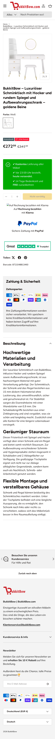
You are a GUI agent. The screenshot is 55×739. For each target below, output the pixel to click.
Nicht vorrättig (37, 196)
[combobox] (27, 14)
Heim (5, 24)
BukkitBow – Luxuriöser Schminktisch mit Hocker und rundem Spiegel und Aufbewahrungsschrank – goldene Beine (26, 28)
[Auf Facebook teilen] (19, 258)
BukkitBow (12, 731)
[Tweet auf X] (13, 258)
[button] (50, 6)
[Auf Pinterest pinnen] (25, 258)
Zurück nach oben (27, 573)
